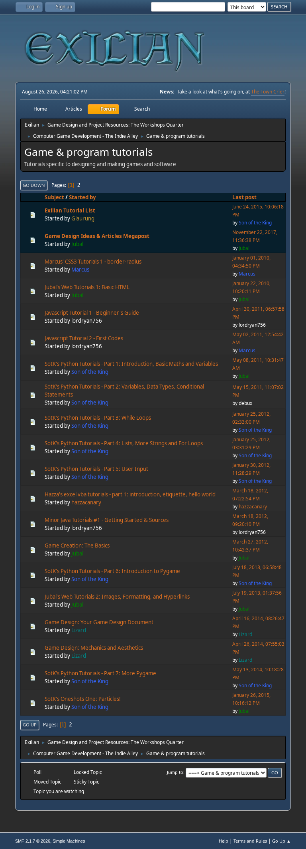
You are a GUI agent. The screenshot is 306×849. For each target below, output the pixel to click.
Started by (82, 197)
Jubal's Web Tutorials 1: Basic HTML (87, 287)
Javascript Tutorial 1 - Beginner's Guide (92, 312)
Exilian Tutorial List (70, 210)
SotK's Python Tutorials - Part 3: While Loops (98, 417)
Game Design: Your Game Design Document (99, 622)
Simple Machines (69, 841)
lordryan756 (86, 320)
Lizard (78, 630)
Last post (244, 197)
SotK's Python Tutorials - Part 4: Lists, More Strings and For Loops (124, 443)
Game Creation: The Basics (77, 545)
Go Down (34, 185)
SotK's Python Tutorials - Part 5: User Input (96, 468)
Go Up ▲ (281, 841)
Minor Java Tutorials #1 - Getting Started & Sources (107, 520)
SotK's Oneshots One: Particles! (83, 698)
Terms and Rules (250, 841)
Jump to (175, 772)
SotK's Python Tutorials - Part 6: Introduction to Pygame (112, 571)
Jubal (77, 244)
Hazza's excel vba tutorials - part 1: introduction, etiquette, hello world (130, 494)
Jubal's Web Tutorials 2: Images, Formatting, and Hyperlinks (117, 596)
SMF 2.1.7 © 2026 (32, 841)
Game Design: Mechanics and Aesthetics (94, 647)
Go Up (30, 725)
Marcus (80, 269)
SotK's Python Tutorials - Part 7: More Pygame (100, 673)
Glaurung (82, 218)
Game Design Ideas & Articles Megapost (97, 236)
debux (245, 403)
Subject (54, 197)
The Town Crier (267, 91)
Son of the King (255, 222)
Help (223, 841)
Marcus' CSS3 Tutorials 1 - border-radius (93, 261)
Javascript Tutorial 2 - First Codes (84, 338)
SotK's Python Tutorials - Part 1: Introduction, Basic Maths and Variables (131, 363)
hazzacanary (86, 502)
